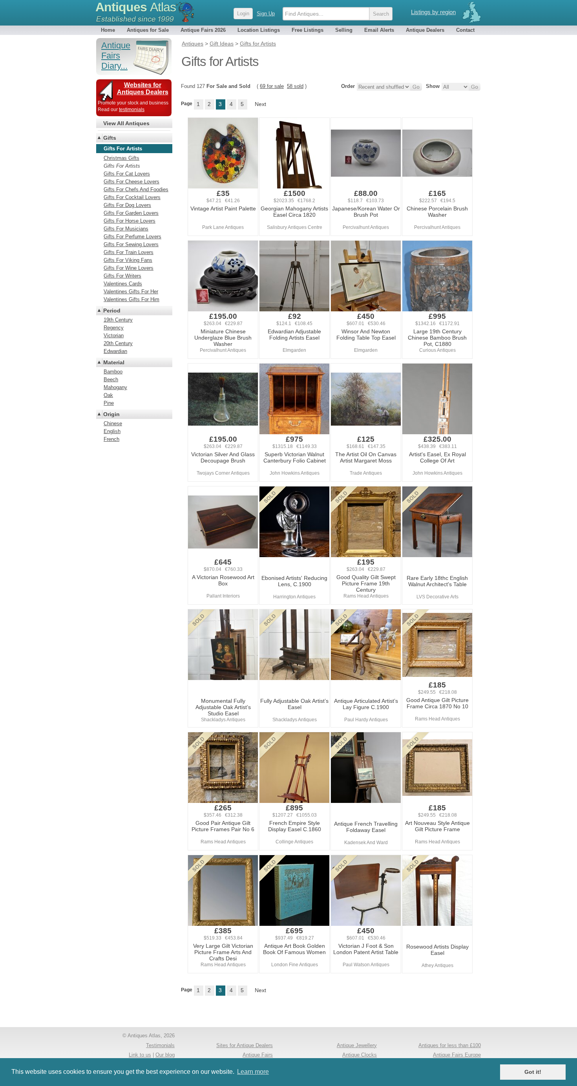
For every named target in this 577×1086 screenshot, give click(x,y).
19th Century (118, 320)
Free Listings (307, 30)
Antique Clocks (359, 1055)
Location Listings (258, 30)
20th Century (118, 343)
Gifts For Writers (122, 276)
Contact (465, 30)
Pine (109, 403)
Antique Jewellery (357, 1045)
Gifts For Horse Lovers (129, 221)
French (111, 439)
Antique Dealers (425, 30)
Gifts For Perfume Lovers (132, 237)
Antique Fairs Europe (457, 1055)
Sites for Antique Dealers (244, 1045)
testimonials (131, 109)
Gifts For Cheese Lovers (131, 182)
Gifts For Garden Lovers (131, 213)
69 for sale (272, 86)
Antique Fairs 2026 (203, 30)
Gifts (109, 138)
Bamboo (113, 372)
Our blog (165, 1055)
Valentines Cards (123, 284)
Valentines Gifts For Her (131, 291)
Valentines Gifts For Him (131, 299)
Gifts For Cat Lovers (127, 174)
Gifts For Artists (122, 166)
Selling (343, 30)
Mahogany (115, 387)
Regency (114, 328)
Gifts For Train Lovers (128, 252)
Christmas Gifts (121, 158)
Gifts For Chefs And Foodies (136, 189)
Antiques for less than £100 (449, 1045)
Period (112, 310)
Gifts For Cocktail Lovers (132, 197)
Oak (108, 395)
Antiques (135, 7)
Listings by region (433, 12)
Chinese (113, 423)
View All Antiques (126, 123)
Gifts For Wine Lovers (128, 268)
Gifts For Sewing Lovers (131, 244)
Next (260, 104)
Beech (111, 379)
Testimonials (160, 1045)
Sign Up (266, 13)
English (112, 431)
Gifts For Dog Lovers (127, 205)
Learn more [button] (253, 1071)
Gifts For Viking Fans (128, 260)
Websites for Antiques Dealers (142, 88)
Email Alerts (379, 30)
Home (108, 30)
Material (113, 362)
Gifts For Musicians (126, 229)
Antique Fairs (258, 1055)
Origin (111, 414)
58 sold (295, 86)
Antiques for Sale (148, 30)
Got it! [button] (532, 1072)
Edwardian (115, 351)
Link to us (140, 1055)
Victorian (114, 335)
